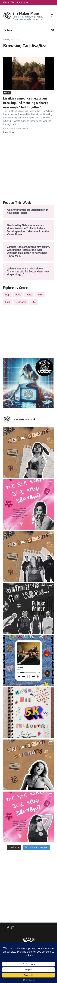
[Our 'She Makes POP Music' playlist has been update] (28, 817)
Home (6, 39)
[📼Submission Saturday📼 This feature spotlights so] (28, 764)
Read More (8, 132)
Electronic (21, 302)
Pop (7, 294)
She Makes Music (26, 13)
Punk (29, 294)
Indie (40, 294)
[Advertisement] (28, 167)
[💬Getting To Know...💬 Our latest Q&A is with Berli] (28, 608)
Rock (18, 294)
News (7, 92)
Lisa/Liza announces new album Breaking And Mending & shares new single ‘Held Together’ (25, 102)
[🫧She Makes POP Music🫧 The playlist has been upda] (28, 504)
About (6, 2)
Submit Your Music (20, 2)
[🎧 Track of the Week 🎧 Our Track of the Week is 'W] (28, 660)
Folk (7, 302)
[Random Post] (52, 30)
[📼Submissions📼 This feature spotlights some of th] (28, 452)
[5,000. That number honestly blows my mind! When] (28, 712)
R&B (34, 302)
